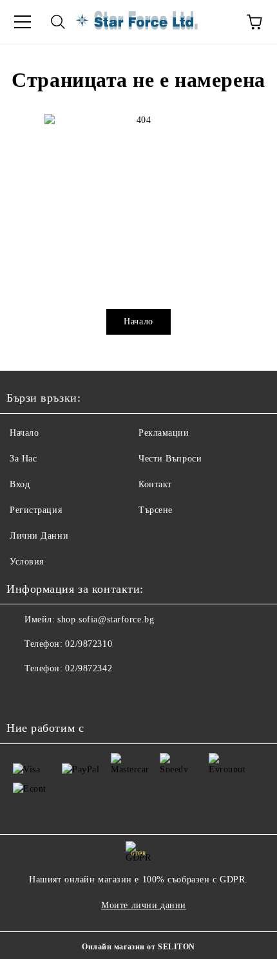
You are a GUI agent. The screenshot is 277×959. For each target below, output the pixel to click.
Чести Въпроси (170, 458)
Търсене (155, 510)
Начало (138, 321)
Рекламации (163, 433)
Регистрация (36, 510)
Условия (27, 561)
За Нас (23, 458)
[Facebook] (23, 694)
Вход (20, 484)
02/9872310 (88, 644)
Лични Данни (39, 536)
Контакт (155, 484)
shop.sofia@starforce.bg (105, 619)
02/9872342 (88, 668)
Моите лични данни (143, 905)
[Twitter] (51, 694)
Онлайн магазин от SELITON (138, 946)
